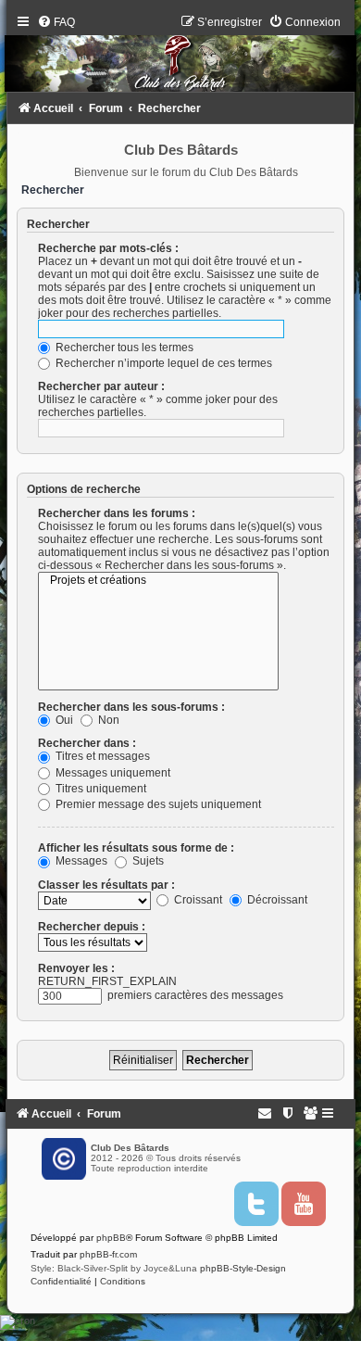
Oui (63, 720)
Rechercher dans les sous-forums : (131, 707)
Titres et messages (101, 756)
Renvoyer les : (76, 968)
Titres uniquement (99, 788)
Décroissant (275, 899)
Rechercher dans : (87, 743)
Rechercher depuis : (91, 926)
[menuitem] (56, 22)
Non (107, 720)
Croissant (196, 899)
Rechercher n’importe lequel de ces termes (162, 363)
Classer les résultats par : (106, 885)
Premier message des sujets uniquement (157, 804)
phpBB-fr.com (108, 1254)
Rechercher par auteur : (101, 386)
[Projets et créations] (158, 581)
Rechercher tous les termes (123, 347)
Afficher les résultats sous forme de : (136, 847)
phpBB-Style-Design (243, 1268)
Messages (80, 860)
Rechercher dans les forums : (116, 513)
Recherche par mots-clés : (108, 248)
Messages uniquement (111, 772)
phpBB (111, 1238)
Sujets (147, 860)
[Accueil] (180, 58)
